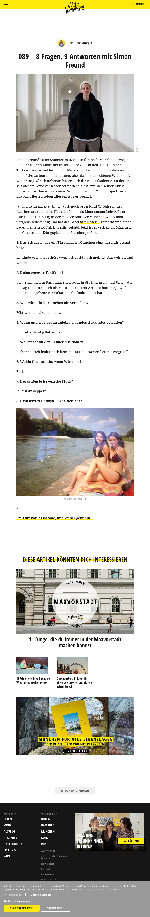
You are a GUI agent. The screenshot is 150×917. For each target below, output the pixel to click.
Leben (8, 819)
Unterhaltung (14, 844)
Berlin (45, 819)
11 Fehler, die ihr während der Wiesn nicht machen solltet (33, 680)
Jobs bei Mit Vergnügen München (55, 857)
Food (7, 825)
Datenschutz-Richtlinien (107, 889)
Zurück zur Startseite (75, 790)
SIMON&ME (90, 222)
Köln (44, 838)
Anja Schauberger (80, 43)
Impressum (47, 874)
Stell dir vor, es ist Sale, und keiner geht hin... (54, 518)
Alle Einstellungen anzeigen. (19, 901)
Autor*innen (48, 850)
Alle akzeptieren (22, 908)
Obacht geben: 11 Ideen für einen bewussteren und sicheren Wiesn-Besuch (75, 682)
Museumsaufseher (100, 211)
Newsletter (47, 863)
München (48, 832)
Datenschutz (48, 879)
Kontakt (45, 869)
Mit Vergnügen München (75, 8)
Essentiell (15, 894)
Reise (44, 844)
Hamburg (48, 825)
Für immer (135, 841)
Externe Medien (41, 894)
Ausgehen (10, 838)
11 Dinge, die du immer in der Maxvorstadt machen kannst (75, 642)
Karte (8, 856)
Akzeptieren (55, 908)
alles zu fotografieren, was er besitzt (60, 196)
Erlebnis (10, 850)
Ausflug (9, 832)
